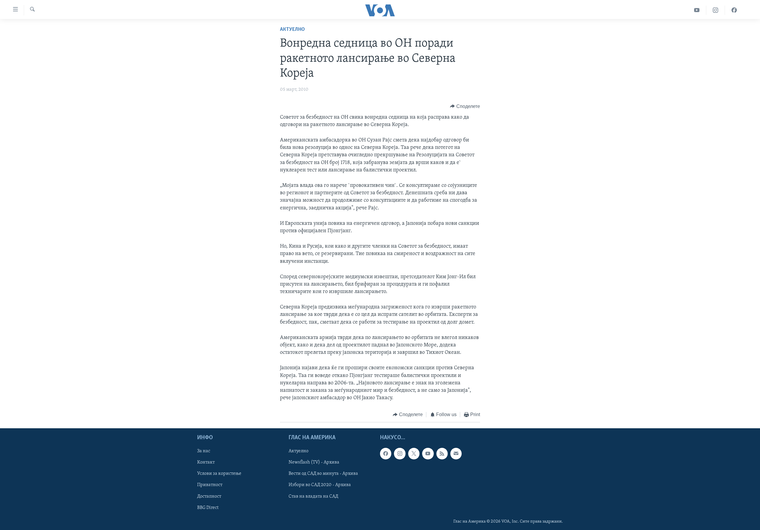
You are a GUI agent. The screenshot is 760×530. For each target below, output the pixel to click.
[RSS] (442, 453)
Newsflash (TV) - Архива (314, 462)
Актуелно (292, 29)
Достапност (209, 496)
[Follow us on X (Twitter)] (413, 453)
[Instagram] (715, 10)
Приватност (209, 485)
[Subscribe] (456, 453)
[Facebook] (734, 10)
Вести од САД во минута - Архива (323, 473)
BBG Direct (207, 507)
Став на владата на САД (313, 496)
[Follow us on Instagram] (399, 453)
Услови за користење (219, 473)
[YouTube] (697, 10)
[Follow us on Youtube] (427, 453)
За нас (203, 451)
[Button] (465, 106)
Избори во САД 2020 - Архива (320, 485)
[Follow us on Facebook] (385, 453)
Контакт (206, 462)
